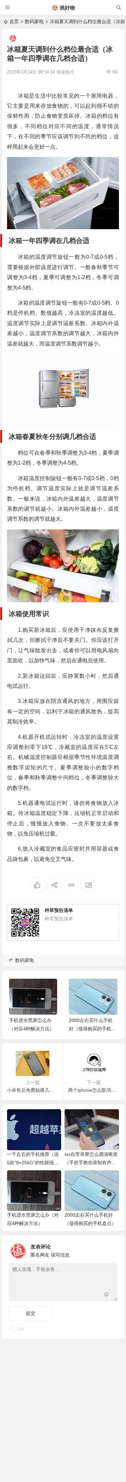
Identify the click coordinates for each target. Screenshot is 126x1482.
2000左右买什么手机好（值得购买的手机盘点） (92, 1029)
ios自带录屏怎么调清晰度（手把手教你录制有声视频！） (91, 1163)
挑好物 (67, 7)
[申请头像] (111, 1249)
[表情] (106, 1295)
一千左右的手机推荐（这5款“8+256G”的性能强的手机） (33, 1163)
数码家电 (34, 21)
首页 (14, 21)
